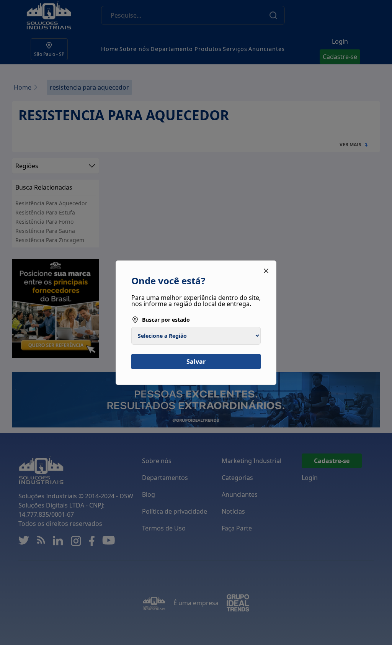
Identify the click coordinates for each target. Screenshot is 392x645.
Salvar (196, 361)
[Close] (266, 271)
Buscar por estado (166, 319)
